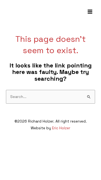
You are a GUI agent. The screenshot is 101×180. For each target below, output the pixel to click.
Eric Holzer (61, 128)
